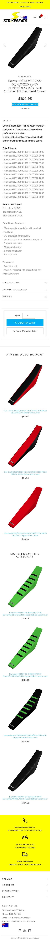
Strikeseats (25, 76)
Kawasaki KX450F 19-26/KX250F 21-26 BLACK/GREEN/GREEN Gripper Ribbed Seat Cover (25, 613)
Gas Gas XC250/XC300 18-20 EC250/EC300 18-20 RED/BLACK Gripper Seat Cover (25, 473)
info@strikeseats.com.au (19, 917)
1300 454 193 (15, 914)
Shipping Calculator (14, 289)
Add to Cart (26, 322)
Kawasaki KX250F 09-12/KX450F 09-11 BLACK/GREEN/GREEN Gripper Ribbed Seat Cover (25, 675)
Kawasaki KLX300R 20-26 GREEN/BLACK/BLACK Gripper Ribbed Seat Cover (25, 736)
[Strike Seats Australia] (16, 16)
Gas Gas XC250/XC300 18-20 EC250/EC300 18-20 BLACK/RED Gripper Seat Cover (25, 411)
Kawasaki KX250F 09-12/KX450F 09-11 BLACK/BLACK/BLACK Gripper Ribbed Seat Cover (25, 798)
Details (6, 120)
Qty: (17, 315)
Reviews (7, 296)
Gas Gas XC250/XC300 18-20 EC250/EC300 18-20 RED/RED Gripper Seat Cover (25, 534)
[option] (25, 47)
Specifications (11, 282)
